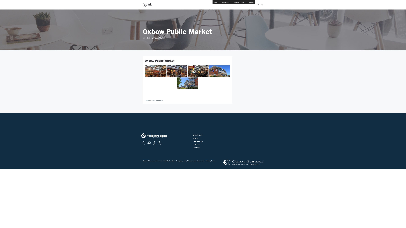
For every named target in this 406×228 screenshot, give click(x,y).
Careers (196, 144)
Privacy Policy (210, 161)
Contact (251, 2)
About (215, 2)
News (243, 2)
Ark (144, 38)
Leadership (198, 141)
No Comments (159, 100)
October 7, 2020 (150, 100)
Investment (225, 2)
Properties (236, 2)
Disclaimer (200, 161)
